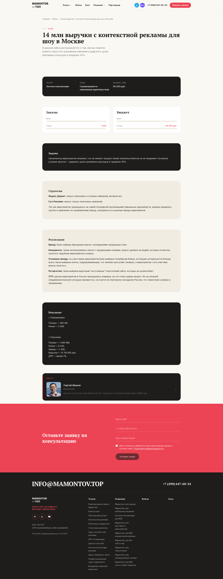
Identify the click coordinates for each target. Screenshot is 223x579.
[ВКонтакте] (35, 516)
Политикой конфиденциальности (149, 448)
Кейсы (78, 5)
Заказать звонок (180, 5)
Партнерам (114, 5)
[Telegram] (42, 516)
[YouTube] (49, 516)
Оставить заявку (127, 456)
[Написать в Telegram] (136, 5)
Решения (98, 5)
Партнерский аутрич (97, 515)
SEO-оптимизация (96, 539)
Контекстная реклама (98, 520)
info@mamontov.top (67, 484)
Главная (46, 19)
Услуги (66, 5)
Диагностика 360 (96, 543)
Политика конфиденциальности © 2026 (49, 533)
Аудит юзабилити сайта (99, 555)
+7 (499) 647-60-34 (157, 5)
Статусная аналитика (98, 528)
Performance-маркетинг (99, 524)
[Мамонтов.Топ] (40, 5)
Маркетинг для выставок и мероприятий (122, 526)
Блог (87, 5)
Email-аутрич (94, 511)
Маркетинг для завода (125, 504)
